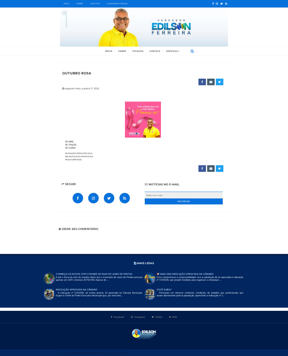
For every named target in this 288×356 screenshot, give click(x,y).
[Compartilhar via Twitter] (219, 82)
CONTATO (155, 51)
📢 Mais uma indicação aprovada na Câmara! (185, 274)
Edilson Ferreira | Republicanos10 (84, 353)
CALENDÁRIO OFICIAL (117, 3)
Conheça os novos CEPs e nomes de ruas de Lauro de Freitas (94, 274)
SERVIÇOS (172, 51)
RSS (174, 317)
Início (66, 3)
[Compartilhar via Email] (211, 82)
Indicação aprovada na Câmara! (77, 289)
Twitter (158, 317)
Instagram (139, 317)
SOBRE (79, 3)
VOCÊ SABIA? (164, 289)
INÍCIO (108, 51)
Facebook (118, 317)
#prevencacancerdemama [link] (79, 156)
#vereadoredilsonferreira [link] (78, 153)
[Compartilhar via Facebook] (202, 82)
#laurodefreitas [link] (73, 159)
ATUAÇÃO (138, 51)
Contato (95, 3)
